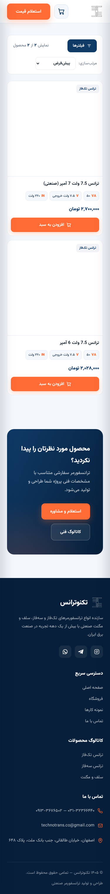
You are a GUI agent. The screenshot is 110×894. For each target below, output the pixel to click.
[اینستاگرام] (97, 652)
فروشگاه (96, 698)
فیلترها (78, 46)
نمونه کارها (94, 710)
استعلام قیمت (28, 11)
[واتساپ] (65, 652)
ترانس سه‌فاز (92, 766)
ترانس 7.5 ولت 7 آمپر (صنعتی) (71, 183)
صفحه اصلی (92, 687)
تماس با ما (94, 721)
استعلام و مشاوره (65, 511)
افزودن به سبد (51, 224)
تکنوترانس (96, 11)
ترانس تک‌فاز (92, 755)
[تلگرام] (81, 652)
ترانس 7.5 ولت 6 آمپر (79, 343)
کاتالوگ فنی (70, 532)
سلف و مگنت (92, 777)
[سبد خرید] (61, 11)
